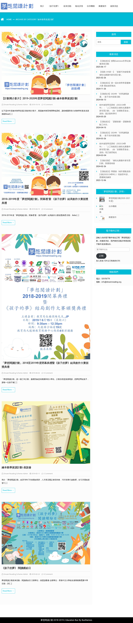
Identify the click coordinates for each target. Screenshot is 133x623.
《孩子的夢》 (54, 6)
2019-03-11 (36, 473)
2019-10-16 (36, 104)
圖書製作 (102, 6)
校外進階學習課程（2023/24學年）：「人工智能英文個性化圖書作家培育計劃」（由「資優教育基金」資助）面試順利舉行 (115, 109)
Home (9, 19)
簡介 (42, 6)
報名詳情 (79, 6)
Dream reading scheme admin (16, 104)
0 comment (48, 104)
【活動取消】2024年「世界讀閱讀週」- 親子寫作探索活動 (114, 95)
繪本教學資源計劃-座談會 (16, 467)
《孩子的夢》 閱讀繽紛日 (16, 568)
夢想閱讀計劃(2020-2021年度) (119, 199)
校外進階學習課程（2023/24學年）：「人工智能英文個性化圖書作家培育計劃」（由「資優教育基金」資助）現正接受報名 (115, 148)
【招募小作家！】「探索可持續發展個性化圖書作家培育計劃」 (115, 73)
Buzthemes (87, 620)
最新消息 (114, 6)
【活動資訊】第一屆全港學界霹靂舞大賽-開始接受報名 (115, 84)
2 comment (48, 473)
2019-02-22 (36, 574)
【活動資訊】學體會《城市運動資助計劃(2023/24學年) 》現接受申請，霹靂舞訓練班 (115, 174)
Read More (7, 121)
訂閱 (101, 256)
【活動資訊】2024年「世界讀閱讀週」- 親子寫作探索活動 (114, 134)
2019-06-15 (36, 209)
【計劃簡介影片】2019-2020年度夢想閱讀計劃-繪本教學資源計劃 (40, 98)
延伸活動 (67, 6)
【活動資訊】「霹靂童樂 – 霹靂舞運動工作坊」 (115, 123)
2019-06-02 (36, 373)
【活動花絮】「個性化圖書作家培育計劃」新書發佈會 (115, 162)
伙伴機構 (91, 6)
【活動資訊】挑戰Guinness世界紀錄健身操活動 (115, 62)
